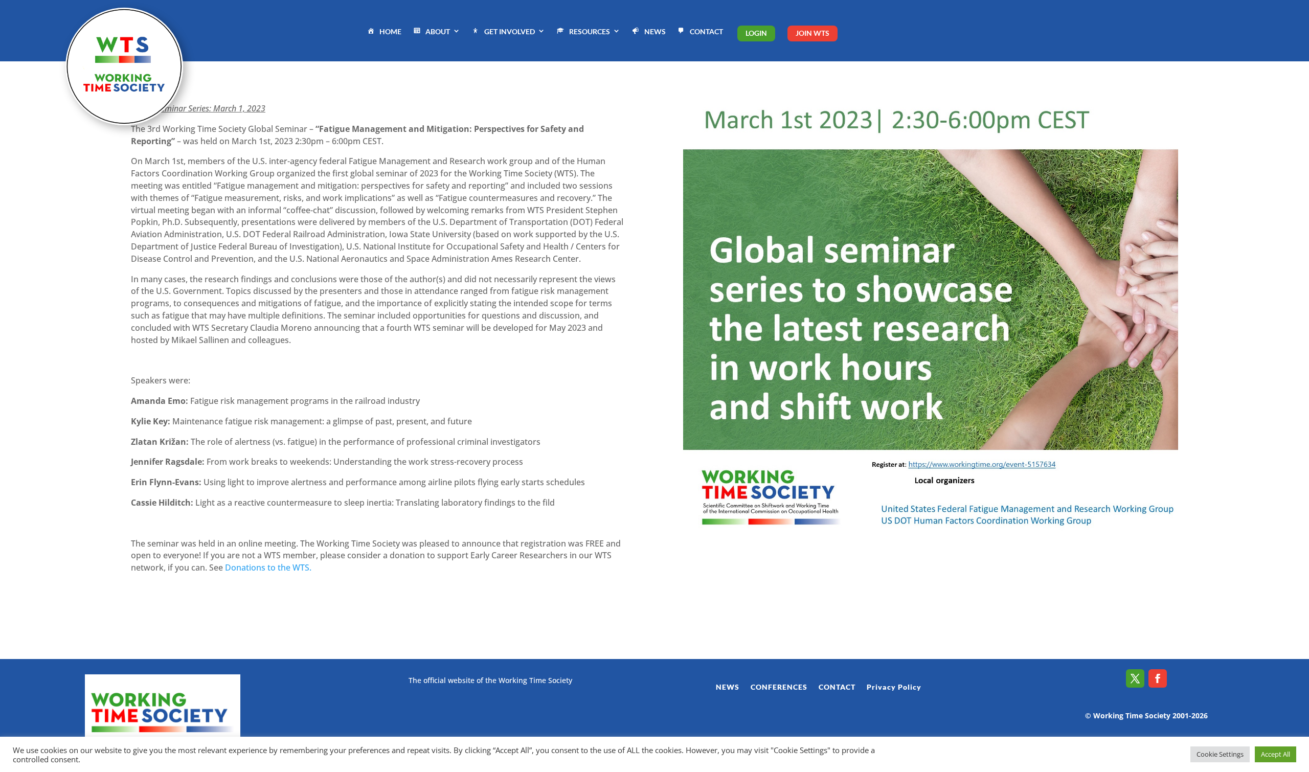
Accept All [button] (1275, 754)
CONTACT (706, 31)
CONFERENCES (779, 687)
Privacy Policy (894, 687)
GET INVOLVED (509, 31)
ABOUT (437, 31)
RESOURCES (589, 31)
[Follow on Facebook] (1157, 678)
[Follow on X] (1135, 678)
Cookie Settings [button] (1220, 754)
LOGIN (756, 33)
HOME (390, 31)
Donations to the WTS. (268, 567)
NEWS (655, 31)
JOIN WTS (812, 33)
